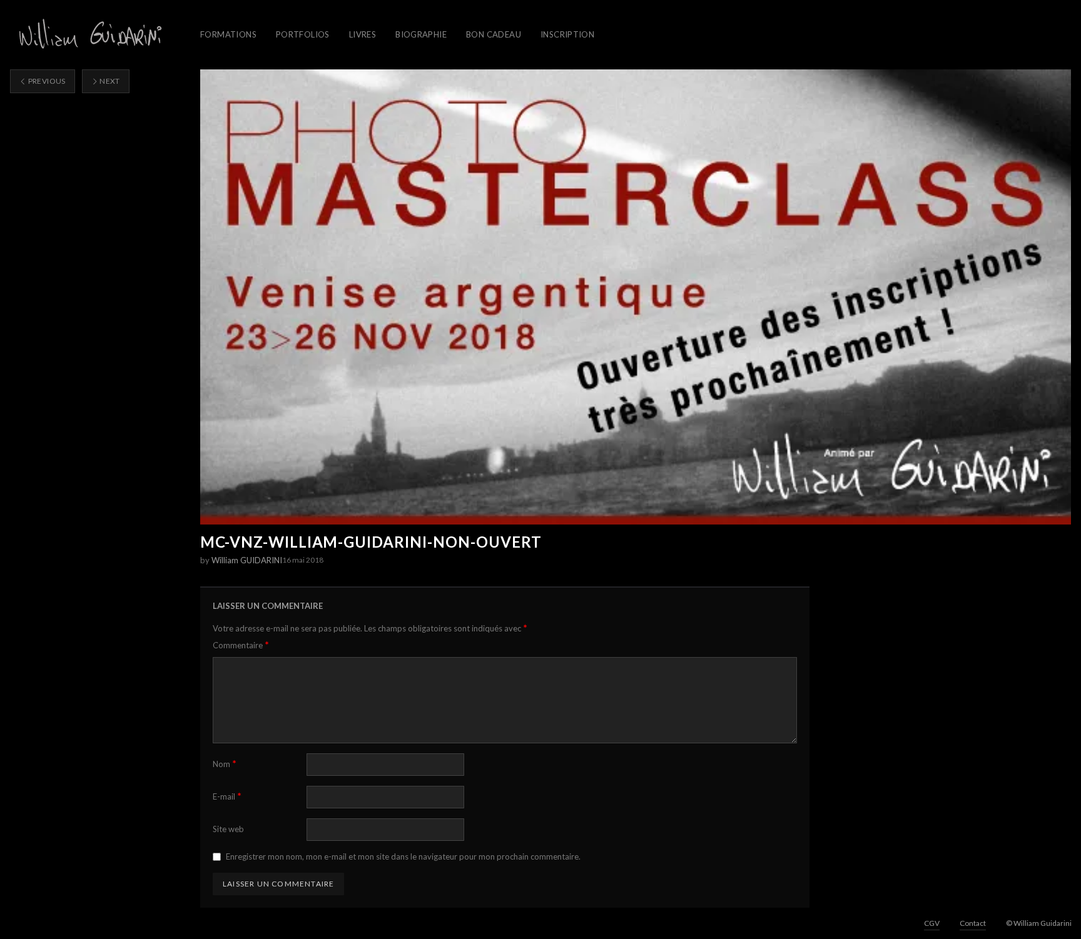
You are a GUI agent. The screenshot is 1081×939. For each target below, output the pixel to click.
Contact (973, 923)
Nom (224, 763)
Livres (362, 34)
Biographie (421, 34)
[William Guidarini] (88, 35)
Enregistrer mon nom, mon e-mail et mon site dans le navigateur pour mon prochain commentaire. (403, 856)
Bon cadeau (493, 34)
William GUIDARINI (246, 560)
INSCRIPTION (567, 34)
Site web (228, 829)
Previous (45, 81)
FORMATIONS (228, 34)
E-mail (227, 796)
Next (109, 81)
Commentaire (241, 645)
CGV (932, 923)
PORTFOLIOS (303, 34)
